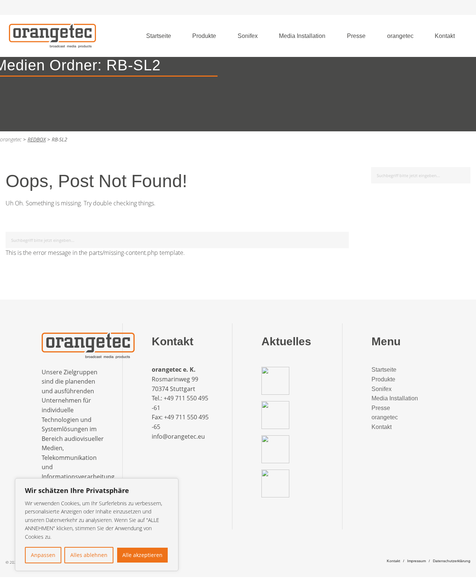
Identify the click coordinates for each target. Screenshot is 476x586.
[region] (96, 524)
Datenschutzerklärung (451, 561)
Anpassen (43, 554)
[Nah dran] (170, 484)
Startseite (158, 36)
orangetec (400, 36)
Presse (356, 36)
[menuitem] (158, 36)
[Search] (342, 239)
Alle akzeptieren (142, 554)
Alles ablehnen (88, 554)
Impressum (416, 561)
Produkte (204, 36)
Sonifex (248, 36)
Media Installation (302, 36)
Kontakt (445, 36)
